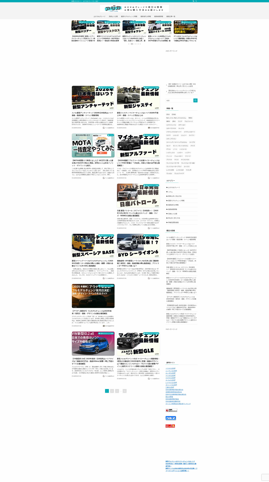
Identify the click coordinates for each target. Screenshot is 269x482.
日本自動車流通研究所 (173, 401)
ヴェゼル (169, 173)
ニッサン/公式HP (171, 371)
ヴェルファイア (179, 173)
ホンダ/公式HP (170, 373)
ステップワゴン (171, 139)
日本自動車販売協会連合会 (174, 390)
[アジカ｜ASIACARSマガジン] (134, 8)
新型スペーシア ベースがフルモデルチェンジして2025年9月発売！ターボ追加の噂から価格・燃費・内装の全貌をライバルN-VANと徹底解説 (181, 281)
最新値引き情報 (173, 205)
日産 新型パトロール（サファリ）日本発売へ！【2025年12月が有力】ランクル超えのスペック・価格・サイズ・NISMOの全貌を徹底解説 (181, 270)
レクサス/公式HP (171, 382)
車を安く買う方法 (174, 218)
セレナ (168, 146)
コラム (170, 192)
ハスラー (180, 153)
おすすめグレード (174, 187)
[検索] (196, 1)
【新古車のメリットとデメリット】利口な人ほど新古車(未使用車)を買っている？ (182, 91)
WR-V (168, 121)
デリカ (168, 149)
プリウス (169, 159)
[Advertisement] (115, 64)
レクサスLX (179, 170)
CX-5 (167, 114)
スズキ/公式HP (170, 378)
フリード (188, 156)
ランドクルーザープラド (173, 166)
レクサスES (170, 170)
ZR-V (173, 121)
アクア (180, 121)
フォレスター (178, 156)
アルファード (189, 121)
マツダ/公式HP (170, 375)
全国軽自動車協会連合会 (174, 392)
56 (124, 391)
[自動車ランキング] (171, 411)
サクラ (168, 135)
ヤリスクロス (185, 159)
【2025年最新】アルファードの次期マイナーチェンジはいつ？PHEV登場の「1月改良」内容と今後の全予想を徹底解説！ (181, 261)
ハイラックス (170, 153)
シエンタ (176, 135)
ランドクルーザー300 (187, 163)
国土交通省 (169, 397)
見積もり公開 (172, 214)
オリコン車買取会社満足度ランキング (178, 404)
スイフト (191, 135)
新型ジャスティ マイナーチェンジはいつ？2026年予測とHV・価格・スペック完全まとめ (181, 245)
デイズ (193, 146)
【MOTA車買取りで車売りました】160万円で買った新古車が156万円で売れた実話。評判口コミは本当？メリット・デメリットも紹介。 (181, 252)
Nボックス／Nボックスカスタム (176, 118)
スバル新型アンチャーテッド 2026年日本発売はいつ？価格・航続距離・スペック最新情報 (181, 238)
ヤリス (176, 159)
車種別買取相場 (173, 222)
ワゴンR (188, 170)
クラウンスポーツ (189, 132)
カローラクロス (171, 128)
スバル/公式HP (170, 380)
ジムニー (184, 135)
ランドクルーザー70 (172, 163)
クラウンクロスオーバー (173, 132)
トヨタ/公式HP (170, 368)
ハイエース (183, 149)
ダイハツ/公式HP (171, 385)
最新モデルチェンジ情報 (176, 200)
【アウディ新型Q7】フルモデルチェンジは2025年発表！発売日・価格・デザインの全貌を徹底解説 (181, 299)
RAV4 (190, 118)
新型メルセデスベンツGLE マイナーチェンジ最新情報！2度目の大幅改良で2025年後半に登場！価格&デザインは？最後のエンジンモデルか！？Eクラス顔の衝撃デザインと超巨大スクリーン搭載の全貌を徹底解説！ (181, 318)
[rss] (193, 1)
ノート (175, 149)
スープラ (192, 142)
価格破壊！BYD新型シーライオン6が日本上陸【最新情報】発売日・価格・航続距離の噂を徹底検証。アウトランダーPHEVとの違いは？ (181, 290)
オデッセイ (182, 125)
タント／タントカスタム (180, 146)
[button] (73, 27)
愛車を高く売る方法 (174, 196)
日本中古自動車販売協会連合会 (176, 394)
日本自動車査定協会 (172, 399)
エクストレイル (171, 125)
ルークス (186, 166)
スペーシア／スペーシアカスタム (176, 142)
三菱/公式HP (170, 387)
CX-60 (174, 114)
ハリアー (188, 153)
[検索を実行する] (195, 100)
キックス (181, 128)
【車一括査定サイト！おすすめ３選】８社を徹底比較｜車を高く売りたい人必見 (182, 85)
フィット (169, 156)
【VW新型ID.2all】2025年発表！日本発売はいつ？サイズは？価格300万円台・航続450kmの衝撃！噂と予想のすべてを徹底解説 (181, 307)
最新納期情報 (172, 209)
